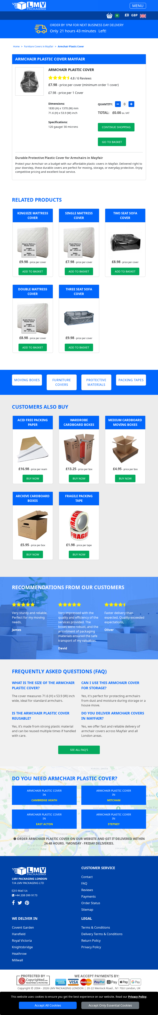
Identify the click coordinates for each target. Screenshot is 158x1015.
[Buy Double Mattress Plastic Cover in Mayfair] (33, 318)
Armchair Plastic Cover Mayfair (50, 59)
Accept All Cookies (48, 1005)
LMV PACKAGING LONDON (67, 988)
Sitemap (87, 909)
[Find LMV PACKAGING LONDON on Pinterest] (27, 903)
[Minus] (118, 104)
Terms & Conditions (95, 927)
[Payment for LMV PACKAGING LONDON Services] (98, 980)
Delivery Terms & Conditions (102, 934)
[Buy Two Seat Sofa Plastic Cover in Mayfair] (125, 242)
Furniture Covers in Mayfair (38, 46)
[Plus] (131, 104)
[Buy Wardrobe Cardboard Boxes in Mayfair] (79, 449)
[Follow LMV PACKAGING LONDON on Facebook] (13, 903)
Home (16, 46)
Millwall (17, 960)
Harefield (18, 934)
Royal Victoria (22, 940)
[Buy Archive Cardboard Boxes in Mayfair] (33, 525)
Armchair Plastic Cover (71, 46)
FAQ (84, 883)
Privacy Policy (137, 996)
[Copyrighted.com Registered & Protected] (35, 980)
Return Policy (91, 940)
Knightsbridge (22, 947)
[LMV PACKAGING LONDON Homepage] (29, 5)
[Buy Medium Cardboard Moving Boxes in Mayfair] (125, 449)
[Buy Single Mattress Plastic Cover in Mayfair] (79, 242)
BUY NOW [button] (32, 478)
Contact (87, 877)
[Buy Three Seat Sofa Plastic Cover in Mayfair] (79, 318)
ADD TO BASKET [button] (32, 271)
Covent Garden (23, 927)
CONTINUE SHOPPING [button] (116, 127)
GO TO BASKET (112, 142)
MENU (138, 5)
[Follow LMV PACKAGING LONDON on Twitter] (20, 903)
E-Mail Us (21, 890)
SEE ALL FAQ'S (79, 750)
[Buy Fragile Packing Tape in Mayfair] (79, 525)
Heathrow (19, 954)
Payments (88, 896)
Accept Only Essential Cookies (110, 1005)
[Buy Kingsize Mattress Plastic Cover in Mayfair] (33, 242)
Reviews (87, 890)
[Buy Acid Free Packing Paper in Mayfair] (33, 449)
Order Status (90, 903)
